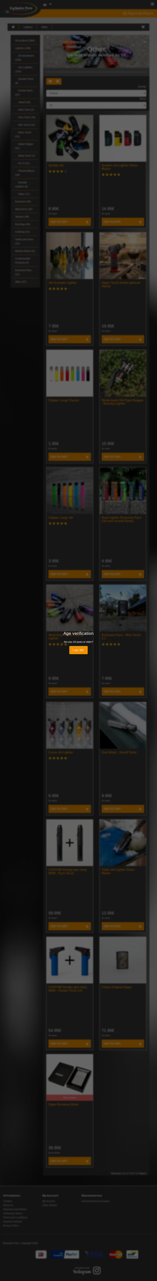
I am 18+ (78, 650)
